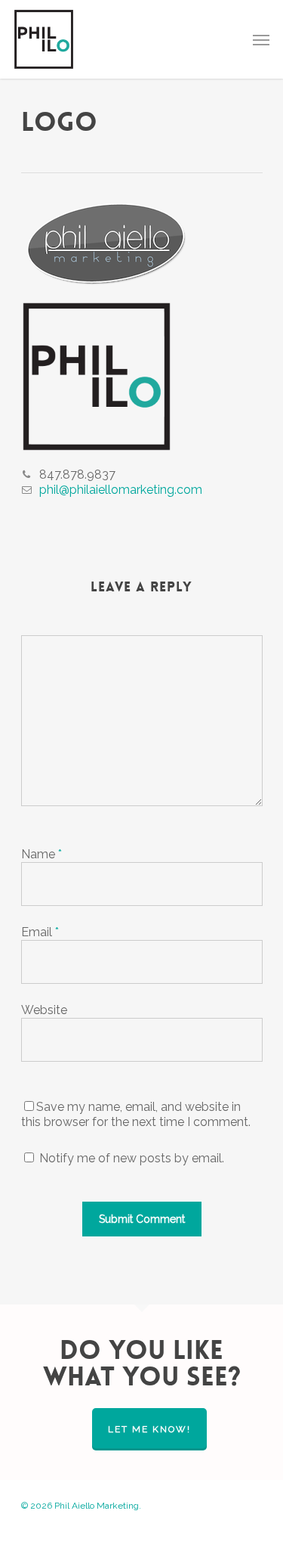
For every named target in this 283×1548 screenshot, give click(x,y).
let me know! (149, 1429)
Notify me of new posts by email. (131, 1158)
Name (41, 854)
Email (40, 932)
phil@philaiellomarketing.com (120, 489)
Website (44, 1010)
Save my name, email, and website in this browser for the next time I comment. (136, 1114)
